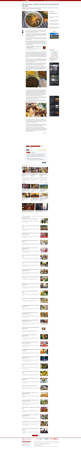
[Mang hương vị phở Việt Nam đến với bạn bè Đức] (44, 387)
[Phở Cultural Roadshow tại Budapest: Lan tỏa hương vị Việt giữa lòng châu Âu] (44, 416)
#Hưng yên (27, 147)
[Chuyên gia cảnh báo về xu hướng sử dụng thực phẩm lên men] (44, 409)
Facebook (22, 30)
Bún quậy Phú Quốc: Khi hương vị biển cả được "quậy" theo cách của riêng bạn (30, 313)
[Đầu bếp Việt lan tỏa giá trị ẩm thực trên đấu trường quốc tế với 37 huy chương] (44, 344)
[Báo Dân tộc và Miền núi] (22, 439)
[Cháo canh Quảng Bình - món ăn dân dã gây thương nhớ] (44, 423)
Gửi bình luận (44, 162)
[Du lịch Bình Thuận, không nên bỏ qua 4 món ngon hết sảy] (26, 170)
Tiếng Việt (45, 0)
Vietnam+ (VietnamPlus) (27, 0)
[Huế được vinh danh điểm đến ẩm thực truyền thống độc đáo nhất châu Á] (44, 351)
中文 (52, 0)
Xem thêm (35, 435)
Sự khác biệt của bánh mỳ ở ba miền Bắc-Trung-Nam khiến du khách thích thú (30, 393)
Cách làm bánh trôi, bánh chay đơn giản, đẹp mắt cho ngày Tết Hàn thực (35, 159)
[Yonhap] (41, 439)
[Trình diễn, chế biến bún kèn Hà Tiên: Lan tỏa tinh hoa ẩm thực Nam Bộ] (44, 307)
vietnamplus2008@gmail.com (38, 445)
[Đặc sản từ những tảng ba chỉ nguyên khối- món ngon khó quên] (44, 242)
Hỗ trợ (44, 441)
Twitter (22, 32)
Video (52, 63)
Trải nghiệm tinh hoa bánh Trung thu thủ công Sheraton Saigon (30, 284)
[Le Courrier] (51, 439)
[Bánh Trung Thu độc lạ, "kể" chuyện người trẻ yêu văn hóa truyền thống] (44, 235)
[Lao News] (32, 439)
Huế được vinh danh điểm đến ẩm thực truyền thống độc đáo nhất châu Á (35, 155)
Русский (54, 0)
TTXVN (49, 441)
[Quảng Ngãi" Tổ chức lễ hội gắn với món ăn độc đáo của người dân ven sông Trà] (44, 358)
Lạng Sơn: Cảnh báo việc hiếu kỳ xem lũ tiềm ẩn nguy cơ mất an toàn (54, 72)
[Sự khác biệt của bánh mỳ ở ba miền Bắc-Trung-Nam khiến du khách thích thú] (44, 394)
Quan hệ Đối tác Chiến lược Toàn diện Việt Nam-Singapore (54, 59)
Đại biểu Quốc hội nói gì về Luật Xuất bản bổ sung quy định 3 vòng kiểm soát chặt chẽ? (52, 100)
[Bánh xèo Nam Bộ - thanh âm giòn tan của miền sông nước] (44, 373)
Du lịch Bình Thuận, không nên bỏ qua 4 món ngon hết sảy (26, 174)
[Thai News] (34, 439)
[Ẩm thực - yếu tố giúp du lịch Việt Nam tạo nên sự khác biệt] (44, 227)
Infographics (53, 49)
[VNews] (58, 439)
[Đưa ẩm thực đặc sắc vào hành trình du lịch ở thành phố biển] (44, 257)
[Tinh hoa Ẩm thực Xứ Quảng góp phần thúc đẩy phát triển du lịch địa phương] (44, 271)
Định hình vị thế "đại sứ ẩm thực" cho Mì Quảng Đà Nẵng (31, 276)
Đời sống (23, 2)
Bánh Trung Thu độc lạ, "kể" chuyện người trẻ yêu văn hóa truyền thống (31, 234)
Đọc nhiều (52, 11)
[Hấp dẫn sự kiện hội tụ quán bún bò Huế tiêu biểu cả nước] (44, 366)
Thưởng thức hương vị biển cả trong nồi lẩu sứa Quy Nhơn (30, 292)
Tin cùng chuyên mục (26, 217)
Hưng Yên (31, 147)
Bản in (22, 34)
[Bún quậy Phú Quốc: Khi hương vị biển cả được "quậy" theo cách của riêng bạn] (44, 314)
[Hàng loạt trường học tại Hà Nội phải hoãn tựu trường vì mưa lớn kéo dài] (57, 106)
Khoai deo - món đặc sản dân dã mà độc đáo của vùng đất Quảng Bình (33, 47)
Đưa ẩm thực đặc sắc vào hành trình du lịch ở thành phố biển (30, 256)
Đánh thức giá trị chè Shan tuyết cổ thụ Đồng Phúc (30, 218)
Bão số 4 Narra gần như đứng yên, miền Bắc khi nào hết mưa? (54, 82)
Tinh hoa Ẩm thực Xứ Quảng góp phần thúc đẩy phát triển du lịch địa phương (30, 270)
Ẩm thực (26, 2)
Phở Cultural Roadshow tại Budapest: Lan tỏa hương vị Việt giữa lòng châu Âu (30, 415)
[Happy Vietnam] (37, 439)
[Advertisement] (36, 138)
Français (49, 0)
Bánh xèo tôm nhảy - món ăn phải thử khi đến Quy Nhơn (30, 298)
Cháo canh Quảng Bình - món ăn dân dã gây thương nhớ (30, 421)
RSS (42, 441)
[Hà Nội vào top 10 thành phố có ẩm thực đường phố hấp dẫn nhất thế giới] (44, 329)
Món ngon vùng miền (33, 152)
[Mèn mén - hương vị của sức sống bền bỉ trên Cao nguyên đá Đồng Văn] (44, 336)
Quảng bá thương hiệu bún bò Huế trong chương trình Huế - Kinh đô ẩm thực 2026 (36, 157)
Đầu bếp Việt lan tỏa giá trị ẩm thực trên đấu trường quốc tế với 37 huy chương (30, 343)
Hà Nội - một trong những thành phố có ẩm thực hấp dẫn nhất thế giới (30, 321)
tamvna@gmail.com (48, 443)
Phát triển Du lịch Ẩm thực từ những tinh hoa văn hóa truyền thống (43, 174)
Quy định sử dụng (39, 441)
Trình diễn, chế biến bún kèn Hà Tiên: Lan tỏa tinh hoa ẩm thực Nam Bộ (30, 306)
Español (51, 0)
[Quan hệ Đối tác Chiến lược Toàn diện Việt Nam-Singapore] (54, 54)
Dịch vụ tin (52, 441)
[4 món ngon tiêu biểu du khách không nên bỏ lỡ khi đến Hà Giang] (35, 170)
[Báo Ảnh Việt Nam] (55, 439)
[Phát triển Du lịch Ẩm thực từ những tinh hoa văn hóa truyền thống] (43, 170)
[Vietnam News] (46, 439)
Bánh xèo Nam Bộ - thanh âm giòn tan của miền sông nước (30, 372)
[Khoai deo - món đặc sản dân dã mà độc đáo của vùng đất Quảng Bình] (44, 47)
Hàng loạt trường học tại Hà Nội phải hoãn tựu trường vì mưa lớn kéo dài (52, 106)
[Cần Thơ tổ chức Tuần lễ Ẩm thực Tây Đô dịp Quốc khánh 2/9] (44, 264)
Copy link (22, 35)
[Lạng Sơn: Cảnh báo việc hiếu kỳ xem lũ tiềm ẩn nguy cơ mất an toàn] (54, 67)
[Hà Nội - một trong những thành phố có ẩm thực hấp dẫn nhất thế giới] (44, 322)
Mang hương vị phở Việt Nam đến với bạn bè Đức (29, 385)
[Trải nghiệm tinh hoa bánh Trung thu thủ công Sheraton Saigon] (44, 285)
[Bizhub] (29, 439)
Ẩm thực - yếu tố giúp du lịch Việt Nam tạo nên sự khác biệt (30, 226)
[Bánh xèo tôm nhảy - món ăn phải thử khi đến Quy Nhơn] (44, 300)
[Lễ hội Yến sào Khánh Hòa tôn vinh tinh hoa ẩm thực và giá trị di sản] (44, 380)
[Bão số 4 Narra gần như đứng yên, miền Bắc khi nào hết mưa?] (54, 78)
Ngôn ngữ (47, 441)
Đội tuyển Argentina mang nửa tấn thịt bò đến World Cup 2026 (30, 429)
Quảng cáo (55, 441)
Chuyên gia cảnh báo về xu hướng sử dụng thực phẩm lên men (31, 408)
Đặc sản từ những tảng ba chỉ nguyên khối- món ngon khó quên (30, 241)
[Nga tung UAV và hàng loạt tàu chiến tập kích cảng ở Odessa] (57, 112)
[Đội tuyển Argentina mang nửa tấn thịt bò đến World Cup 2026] (44, 430)
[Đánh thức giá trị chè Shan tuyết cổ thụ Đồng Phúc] (44, 220)
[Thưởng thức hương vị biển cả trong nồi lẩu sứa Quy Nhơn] (44, 293)
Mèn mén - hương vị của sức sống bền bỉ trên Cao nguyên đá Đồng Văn (29, 335)
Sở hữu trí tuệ (35, 441)
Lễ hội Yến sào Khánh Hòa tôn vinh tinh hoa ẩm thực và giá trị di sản (30, 379)
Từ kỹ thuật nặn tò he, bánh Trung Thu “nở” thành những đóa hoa (30, 248)
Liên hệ (57, 441)
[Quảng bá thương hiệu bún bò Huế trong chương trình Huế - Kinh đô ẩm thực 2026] (44, 402)
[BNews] (26, 439)
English (47, 0)
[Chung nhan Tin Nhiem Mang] (55, 442)
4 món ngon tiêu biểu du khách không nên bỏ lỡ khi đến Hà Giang (35, 174)
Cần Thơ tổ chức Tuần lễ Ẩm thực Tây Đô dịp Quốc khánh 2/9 (31, 263)
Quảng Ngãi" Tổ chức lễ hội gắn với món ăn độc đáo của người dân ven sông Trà (30, 357)
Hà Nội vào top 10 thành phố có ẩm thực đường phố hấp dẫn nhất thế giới (30, 328)
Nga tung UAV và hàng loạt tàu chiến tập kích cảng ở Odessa (52, 112)
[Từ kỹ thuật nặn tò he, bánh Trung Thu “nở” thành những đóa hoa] (44, 249)
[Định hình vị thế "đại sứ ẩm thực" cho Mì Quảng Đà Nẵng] (44, 278)
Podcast (52, 97)
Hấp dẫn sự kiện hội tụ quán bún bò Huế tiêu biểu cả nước (30, 365)
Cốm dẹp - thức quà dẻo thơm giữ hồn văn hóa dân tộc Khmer (34, 158)
